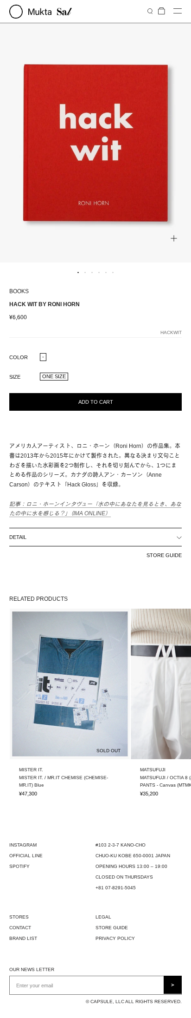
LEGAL (103, 916)
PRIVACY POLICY (115, 938)
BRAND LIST (23, 938)
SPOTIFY (19, 866)
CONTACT (20, 927)
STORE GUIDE (164, 555)
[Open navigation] (177, 11)
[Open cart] (161, 11)
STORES (19, 916)
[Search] (150, 11)
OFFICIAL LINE (26, 855)
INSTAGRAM (23, 844)
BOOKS (19, 291)
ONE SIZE (54, 376)
